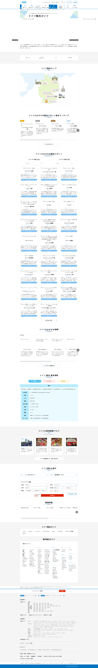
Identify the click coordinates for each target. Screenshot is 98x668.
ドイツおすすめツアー (49, 144)
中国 (23, 555)
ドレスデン (56, 90)
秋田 (42, 603)
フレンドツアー (46, 649)
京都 (37, 607)
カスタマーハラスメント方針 (47, 663)
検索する (53, 495)
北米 (28, 631)
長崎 (40, 611)
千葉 (48, 604)
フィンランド (47, 552)
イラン (54, 555)
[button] (78, 130)
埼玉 (42, 604)
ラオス (31, 551)
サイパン (71, 557)
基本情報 (70, 57)
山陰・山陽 (30, 608)
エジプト (54, 569)
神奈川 (51, 604)
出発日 (22, 487)
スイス (39, 558)
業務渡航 (33, 656)
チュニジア (55, 572)
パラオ (42, 635)
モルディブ (68, 622)
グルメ (56, 57)
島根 (37, 608)
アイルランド (40, 568)
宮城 (40, 603)
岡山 (40, 608)
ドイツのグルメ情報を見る (49, 365)
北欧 (39, 571)
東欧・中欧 (47, 561)
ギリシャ (39, 560)
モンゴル (24, 557)
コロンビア (64, 561)
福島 (48, 603)
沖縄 (28, 612)
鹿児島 (51, 611)
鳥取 (34, 608)
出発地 (22, 484)
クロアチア (47, 565)
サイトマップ (66, 663)
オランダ (39, 561)
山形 (45, 603)
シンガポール (25, 558)
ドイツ (24, 531)
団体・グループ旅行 (25, 656)
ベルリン (55, 82)
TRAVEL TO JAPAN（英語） (27, 658)
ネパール (31, 557)
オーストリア (52, 626)
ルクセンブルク (41, 564)
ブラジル (63, 564)
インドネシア (32, 554)
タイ (64, 621)
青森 (34, 603)
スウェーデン (47, 551)
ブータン (31, 561)
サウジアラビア (56, 560)
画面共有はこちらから (73, 663)
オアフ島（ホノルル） (37, 634)
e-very (39, 649)
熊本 (42, 611)
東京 (45, 604)
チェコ (46, 564)
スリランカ (32, 558)
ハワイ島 (44, 634)
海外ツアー (23, 621)
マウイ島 (48, 634)
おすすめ (42, 58)
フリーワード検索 (38, 591)
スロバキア (35, 627)
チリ (63, 569)
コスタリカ (64, 560)
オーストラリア (72, 565)
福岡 (34, 611)
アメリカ (63, 549)
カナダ (63, 551)
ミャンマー (32, 549)
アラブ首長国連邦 (56, 549)
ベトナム (24, 564)
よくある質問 (52, 2)
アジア (29, 621)
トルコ (54, 551)
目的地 (51, 484)
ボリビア (63, 566)
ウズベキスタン (33, 565)
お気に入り (64, 2)
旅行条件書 (32, 663)
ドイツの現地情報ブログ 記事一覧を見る (49, 458)
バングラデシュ (33, 560)
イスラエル (55, 554)
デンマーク (40, 573)
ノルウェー (47, 549)
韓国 (23, 554)
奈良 (42, 607)
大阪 (40, 607)
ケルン (45, 83)
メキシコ (63, 557)
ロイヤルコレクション (57, 649)
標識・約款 (27, 663)
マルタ (39, 565)
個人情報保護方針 (38, 663)
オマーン (54, 557)
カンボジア (25, 565)
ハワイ (70, 549)
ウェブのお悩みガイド (46, 2)
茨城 (34, 604)
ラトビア (46, 558)
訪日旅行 (40, 656)
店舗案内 (57, 2)
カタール (54, 558)
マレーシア (25, 560)
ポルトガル (40, 555)
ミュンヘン (53, 101)
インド (31, 555)
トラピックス (23, 649)
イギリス (39, 557)
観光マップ (28, 57)
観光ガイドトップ (26, 543)
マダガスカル (55, 577)
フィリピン (32, 552)
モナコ (39, 567)
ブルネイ (24, 561)
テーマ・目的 (29, 643)
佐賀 (37, 611)
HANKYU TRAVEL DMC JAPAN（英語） (53, 656)
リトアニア (47, 560)
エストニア (47, 557)
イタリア (39, 549)
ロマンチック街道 (52, 96)
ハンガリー (47, 568)
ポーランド (47, 570)
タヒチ (70, 569)
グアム (35, 635)
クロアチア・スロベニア (64, 626)
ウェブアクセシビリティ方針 (58, 663)
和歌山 (48, 607)
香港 (23, 551)
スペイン (39, 554)
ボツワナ (63, 630)
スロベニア (47, 567)
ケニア (67, 630)
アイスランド (47, 554)
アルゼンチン (64, 567)
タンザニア (55, 576)
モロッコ (54, 570)
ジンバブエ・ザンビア (56, 630)
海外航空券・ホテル (59, 474)
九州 (28, 611)
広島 (42, 608)
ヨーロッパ (30, 623)
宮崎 (48, 611)
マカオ (24, 552)
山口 (45, 608)
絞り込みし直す (49, 320)
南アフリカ (55, 573)
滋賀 (34, 607)
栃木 (37, 604)
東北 (28, 603)
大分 (45, 611)
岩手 (37, 603)
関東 (28, 604)
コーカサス (55, 561)
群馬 (40, 604)
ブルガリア (47, 573)
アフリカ (54, 567)
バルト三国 (47, 555)
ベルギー (73, 623)
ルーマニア (47, 571)
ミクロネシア (30, 635)
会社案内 (22, 663)
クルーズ (22, 643)
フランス (39, 551)
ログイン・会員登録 (73, 2)
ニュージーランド (72, 566)
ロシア (39, 570)
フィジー (71, 570)
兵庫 (45, 607)
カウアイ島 (53, 634)
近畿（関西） (30, 607)
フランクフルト (48, 93)
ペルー (63, 563)
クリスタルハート (32, 649)
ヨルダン (54, 552)
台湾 (23, 549)
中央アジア (32, 564)
